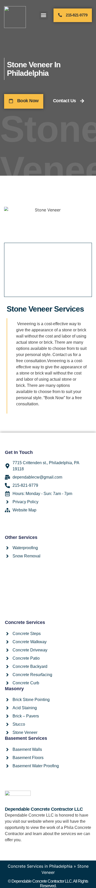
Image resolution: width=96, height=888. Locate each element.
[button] (43, 15)
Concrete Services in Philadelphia (40, 866)
